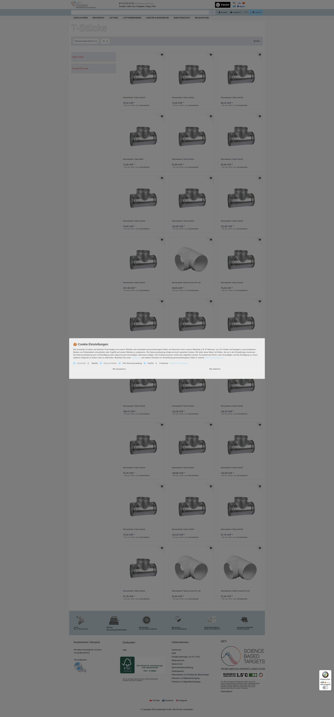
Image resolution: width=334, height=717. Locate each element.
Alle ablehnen (214, 369)
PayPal (151, 363)
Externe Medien (110, 363)
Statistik (94, 363)
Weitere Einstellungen (179, 363)
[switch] (325, 687)
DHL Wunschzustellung (132, 363)
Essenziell (81, 363)
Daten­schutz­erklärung (214, 358)
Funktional (163, 363)
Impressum (136, 358)
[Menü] (329, 671)
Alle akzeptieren (119, 369)
